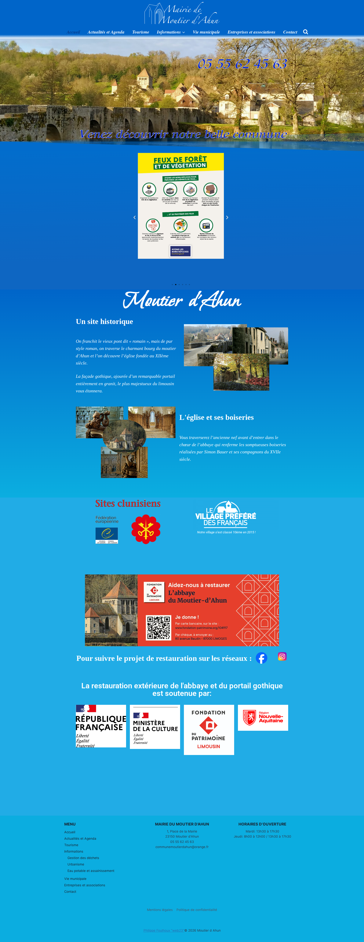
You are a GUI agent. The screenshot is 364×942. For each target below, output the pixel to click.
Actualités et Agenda (106, 32)
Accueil (73, 32)
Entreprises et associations (251, 32)
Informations (73, 851)
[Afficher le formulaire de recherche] (305, 32)
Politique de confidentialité (197, 910)
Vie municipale (206, 32)
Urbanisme (75, 864)
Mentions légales (160, 910)
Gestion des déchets (83, 858)
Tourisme (140, 32)
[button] (134, 217)
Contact (290, 32)
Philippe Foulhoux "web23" (164, 930)
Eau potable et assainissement (90, 871)
